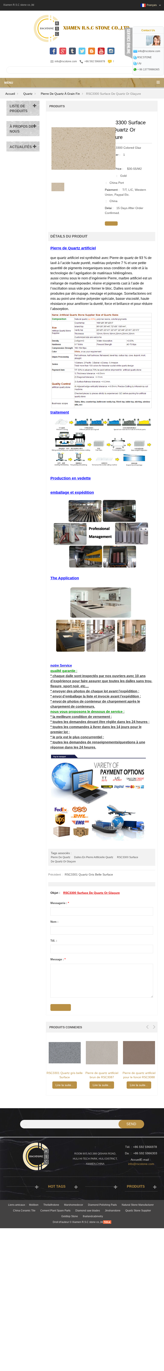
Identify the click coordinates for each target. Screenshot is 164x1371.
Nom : (54, 921)
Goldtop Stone (69, 1216)
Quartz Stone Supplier (138, 1210)
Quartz (27, 93)
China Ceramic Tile (24, 1210)
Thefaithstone (51, 1204)
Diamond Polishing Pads (102, 1204)
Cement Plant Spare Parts (55, 1210)
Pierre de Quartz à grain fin (60, 93)
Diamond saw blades (87, 1210)
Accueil (10, 93)
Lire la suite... (65, 1085)
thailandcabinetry (93, 1216)
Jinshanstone (112, 1210)
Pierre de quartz (60, 857)
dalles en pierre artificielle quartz (93, 857)
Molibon (33, 1204)
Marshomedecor (73, 1204)
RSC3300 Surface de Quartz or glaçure (91, 892)
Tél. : (53, 940)
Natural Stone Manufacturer (138, 1204)
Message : (58, 959)
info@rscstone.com (66, 61)
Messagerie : (59, 903)
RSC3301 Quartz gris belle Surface (89, 874)
